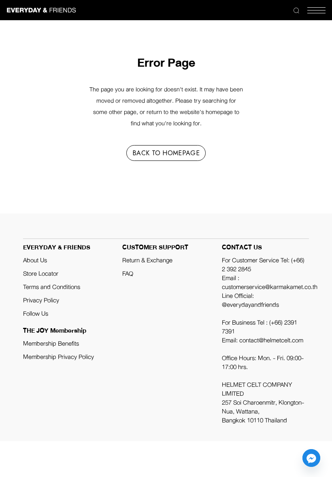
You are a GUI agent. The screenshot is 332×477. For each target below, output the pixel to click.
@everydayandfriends (250, 304)
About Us (35, 260)
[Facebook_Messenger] (311, 458)
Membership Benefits (51, 343)
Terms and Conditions (51, 287)
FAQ (127, 273)
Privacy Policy (41, 300)
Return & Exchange (147, 260)
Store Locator (40, 273)
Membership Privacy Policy (58, 357)
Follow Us (35, 313)
